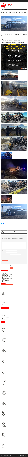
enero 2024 (3, 349)
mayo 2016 (3, 446)
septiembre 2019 (4, 406)
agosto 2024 (3, 341)
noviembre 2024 (4, 338)
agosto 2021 (3, 381)
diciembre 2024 (3, 337)
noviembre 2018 (4, 417)
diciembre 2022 (3, 363)
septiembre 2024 (4, 340)
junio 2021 (3, 383)
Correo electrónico (4, 253)
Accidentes (3, 286)
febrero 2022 (3, 374)
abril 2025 (3, 332)
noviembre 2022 (4, 364)
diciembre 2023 (3, 350)
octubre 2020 (3, 392)
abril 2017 (3, 434)
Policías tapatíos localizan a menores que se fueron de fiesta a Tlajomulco (6, 317)
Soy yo (2, 314)
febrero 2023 (3, 361)
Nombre (3, 250)
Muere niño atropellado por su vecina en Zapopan (20, 231)
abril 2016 (3, 447)
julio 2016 (3, 444)
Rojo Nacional (3, 301)
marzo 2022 (3, 373)
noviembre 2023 (4, 351)
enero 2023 (3, 362)
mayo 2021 (3, 384)
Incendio (3, 292)
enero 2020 (3, 402)
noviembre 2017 (4, 426)
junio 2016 (3, 445)
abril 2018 (3, 421)
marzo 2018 (3, 422)
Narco (4, 319)
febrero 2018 (3, 423)
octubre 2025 (3, 328)
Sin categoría (3, 302)
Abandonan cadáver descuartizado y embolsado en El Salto (7, 313)
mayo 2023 (3, 358)
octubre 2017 (3, 427)
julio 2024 (3, 342)
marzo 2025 (3, 333)
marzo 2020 (3, 400)
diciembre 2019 (3, 403)
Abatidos (3, 285)
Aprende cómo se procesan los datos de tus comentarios (19, 265)
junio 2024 (3, 343)
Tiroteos (3, 304)
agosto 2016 (3, 443)
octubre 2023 (3, 352)
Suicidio (2, 303)
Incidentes (3, 293)
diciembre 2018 (3, 416)
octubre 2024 (3, 339)
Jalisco (2, 295)
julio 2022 (3, 369)
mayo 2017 (3, 433)
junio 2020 (3, 396)
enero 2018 (3, 424)
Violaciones (3, 305)
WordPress (20, 455)
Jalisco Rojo (11, 4)
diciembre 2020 (3, 390)
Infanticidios (3, 294)
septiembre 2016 (4, 442)
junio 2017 (3, 432)
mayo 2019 (3, 411)
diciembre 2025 (3, 327)
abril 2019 (3, 412)
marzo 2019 (3, 413)
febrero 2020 (3, 401)
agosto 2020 (3, 394)
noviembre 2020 (4, 391)
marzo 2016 (3, 448)
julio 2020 (3, 395)
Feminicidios (3, 291)
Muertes (3, 296)
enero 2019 (3, 415)
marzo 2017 (3, 435)
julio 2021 (3, 382)
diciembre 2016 (3, 438)
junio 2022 (3, 370)
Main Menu (3, 9)
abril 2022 (3, 372)
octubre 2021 (3, 379)
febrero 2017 (3, 436)
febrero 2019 (3, 414)
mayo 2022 (3, 371)
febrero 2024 (3, 348)
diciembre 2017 (3, 425)
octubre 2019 (3, 405)
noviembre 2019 (4, 404)
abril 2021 (3, 385)
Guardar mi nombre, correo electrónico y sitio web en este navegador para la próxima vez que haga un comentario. (13, 258)
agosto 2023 (3, 354)
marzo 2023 (3, 360)
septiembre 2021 (4, 380)
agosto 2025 (3, 329)
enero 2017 (3, 437)
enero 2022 (3, 375)
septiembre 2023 (4, 353)
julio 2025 (3, 330)
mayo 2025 (3, 331)
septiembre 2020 (4, 393)
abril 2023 (3, 359)
